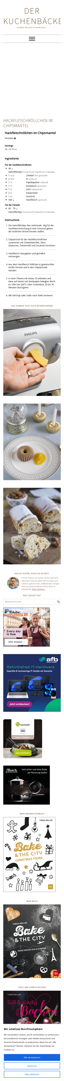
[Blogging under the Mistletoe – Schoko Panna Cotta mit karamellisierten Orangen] (32, 442)
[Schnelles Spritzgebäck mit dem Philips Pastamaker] (32, 353)
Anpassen (32, 1065)
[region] (32, 1052)
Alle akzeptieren (32, 1057)
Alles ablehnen (32, 1074)
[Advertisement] (32, 81)
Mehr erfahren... (39, 589)
